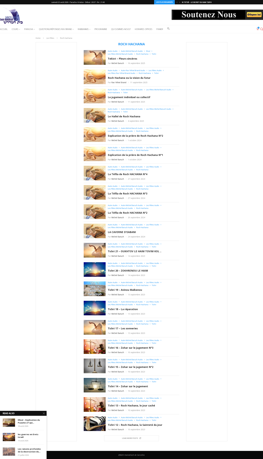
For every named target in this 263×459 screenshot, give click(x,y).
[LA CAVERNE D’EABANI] (95, 231)
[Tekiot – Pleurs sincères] (95, 57)
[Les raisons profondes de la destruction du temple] (9, 451)
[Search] (261, 29)
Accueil (4, 29)
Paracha (28, 29)
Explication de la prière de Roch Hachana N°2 (135, 135)
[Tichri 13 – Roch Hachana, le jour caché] (95, 404)
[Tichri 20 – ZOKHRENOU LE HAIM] (95, 269)
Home (38, 38)
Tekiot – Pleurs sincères (122, 58)
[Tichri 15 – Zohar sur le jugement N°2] (95, 366)
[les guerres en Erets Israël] (9, 437)
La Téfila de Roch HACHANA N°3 (127, 193)
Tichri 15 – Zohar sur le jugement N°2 (130, 367)
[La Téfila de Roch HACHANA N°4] (95, 173)
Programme (101, 29)
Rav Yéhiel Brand (118, 82)
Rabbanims (83, 29)
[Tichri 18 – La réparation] (95, 308)
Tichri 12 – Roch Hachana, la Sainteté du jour (135, 424)
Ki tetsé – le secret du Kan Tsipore (198, 2)
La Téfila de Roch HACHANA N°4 (127, 174)
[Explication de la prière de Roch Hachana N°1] (95, 154)
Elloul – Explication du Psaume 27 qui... (29, 421)
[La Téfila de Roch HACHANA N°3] (95, 192)
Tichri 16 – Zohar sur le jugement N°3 (130, 347)
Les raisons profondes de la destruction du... (29, 450)
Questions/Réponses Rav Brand (55, 29)
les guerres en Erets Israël (28, 435)
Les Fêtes (50, 38)
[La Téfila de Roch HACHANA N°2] (95, 211)
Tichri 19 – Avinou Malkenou (125, 289)
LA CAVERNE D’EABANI (122, 232)
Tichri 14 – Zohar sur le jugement (128, 386)
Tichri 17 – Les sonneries (123, 328)
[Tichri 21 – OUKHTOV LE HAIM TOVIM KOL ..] (95, 250)
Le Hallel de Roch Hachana (124, 116)
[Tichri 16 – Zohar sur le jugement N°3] (95, 346)
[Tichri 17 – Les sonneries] (95, 327)
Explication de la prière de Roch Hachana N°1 (135, 155)
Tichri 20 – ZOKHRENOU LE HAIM (128, 270)
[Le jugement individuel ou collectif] (95, 96)
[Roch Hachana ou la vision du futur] (95, 76)
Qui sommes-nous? (121, 29)
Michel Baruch (117, 63)
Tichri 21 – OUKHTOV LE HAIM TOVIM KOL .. (134, 251)
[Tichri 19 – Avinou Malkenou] (95, 288)
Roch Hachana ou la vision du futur (129, 77)
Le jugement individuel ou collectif (129, 97)
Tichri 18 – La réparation (123, 309)
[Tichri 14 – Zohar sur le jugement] (95, 385)
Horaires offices (143, 29)
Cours (15, 29)
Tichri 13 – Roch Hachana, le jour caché (131, 405)
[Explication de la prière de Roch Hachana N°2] (95, 134)
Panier (159, 29)
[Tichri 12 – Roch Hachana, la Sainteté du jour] (95, 423)
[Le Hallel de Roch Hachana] (95, 115)
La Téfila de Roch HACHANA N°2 (127, 212)
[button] (177, 2)
